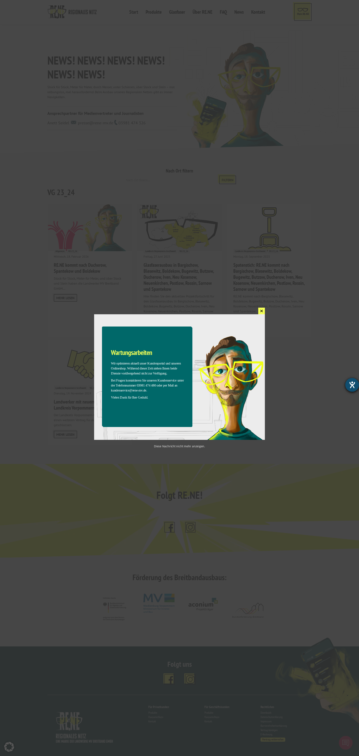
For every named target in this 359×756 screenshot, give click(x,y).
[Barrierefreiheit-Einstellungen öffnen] (352, 385)
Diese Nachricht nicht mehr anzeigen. (179, 446)
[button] (9, 747)
